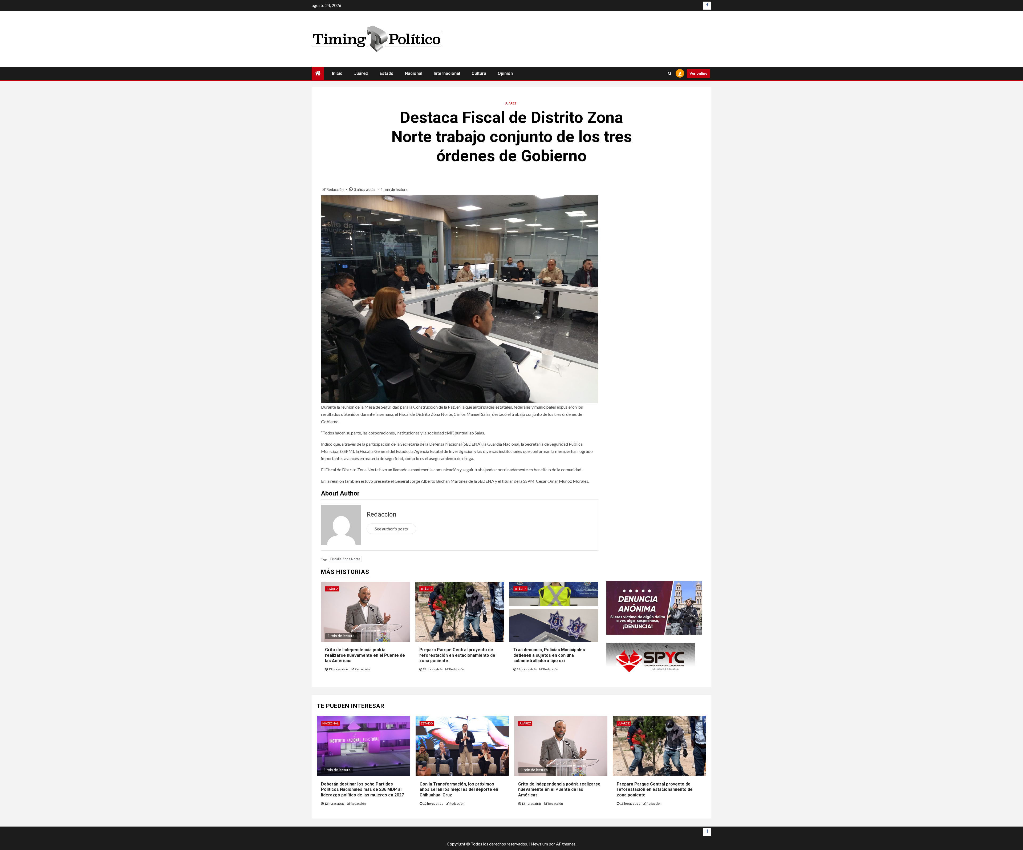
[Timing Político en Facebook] (707, 6)
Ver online (698, 73)
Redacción (335, 189)
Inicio (337, 73)
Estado (386, 73)
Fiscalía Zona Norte (345, 559)
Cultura (479, 73)
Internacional (447, 73)
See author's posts (391, 528)
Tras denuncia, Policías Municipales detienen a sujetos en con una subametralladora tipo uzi (549, 655)
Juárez (361, 73)
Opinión (505, 73)
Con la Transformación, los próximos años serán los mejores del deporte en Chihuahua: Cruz (459, 789)
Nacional (413, 73)
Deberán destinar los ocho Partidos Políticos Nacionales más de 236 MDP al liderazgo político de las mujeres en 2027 (363, 789)
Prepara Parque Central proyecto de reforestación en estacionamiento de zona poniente (457, 655)
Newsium (539, 843)
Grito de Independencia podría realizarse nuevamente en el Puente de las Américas (365, 655)
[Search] (669, 73)
